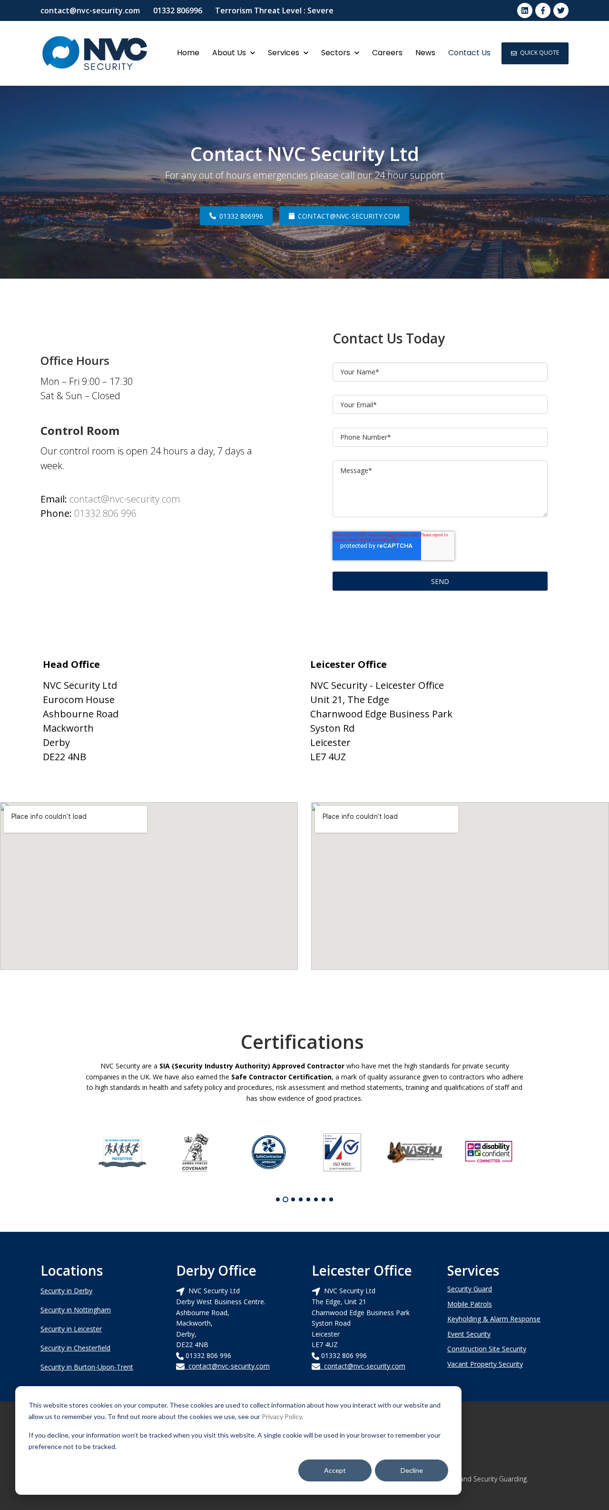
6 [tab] (316, 1199)
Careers (387, 52)
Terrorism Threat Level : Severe (274, 10)
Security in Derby (66, 1290)
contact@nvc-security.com (90, 10)
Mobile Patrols (469, 1304)
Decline (412, 1470)
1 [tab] (278, 1199)
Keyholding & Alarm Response (493, 1318)
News (425, 52)
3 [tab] (293, 1199)
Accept (335, 1470)
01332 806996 (177, 10)
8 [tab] (331, 1199)
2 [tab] (285, 1199)
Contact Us (469, 52)
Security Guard (469, 1288)
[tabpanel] (122, 1152)
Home (188, 52)
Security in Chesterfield (75, 1347)
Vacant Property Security (485, 1364)
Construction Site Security (486, 1348)
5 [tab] (308, 1199)
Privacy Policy (282, 1416)
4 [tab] (301, 1199)
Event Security (469, 1334)
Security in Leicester (71, 1328)
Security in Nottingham (75, 1309)
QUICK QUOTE (539, 53)
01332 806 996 (105, 513)
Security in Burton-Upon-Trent (86, 1366)
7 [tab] (323, 1199)
